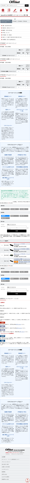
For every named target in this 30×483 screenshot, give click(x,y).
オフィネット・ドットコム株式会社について (10, 459)
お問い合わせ (18, 324)
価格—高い (4, 218)
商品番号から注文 (5, 479)
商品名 (12, 215)
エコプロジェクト (5, 469)
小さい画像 (13, 209)
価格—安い (22, 215)
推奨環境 (3, 471)
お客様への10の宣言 (6, 466)
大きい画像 (22, 209)
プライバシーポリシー (6, 461)
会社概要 (3, 456)
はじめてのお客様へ (6, 476)
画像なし (3, 209)
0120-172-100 (12, 451)
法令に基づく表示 (5, 464)
